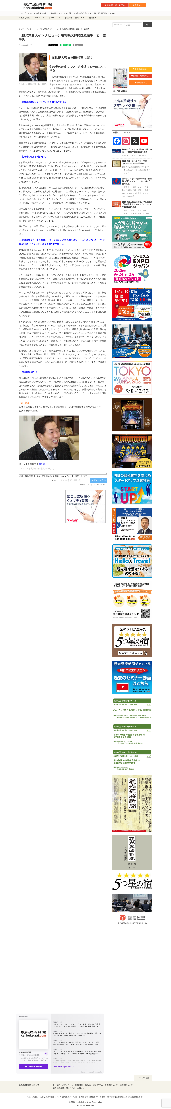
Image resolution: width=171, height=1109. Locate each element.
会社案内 (92, 18)
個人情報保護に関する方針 (64, 1088)
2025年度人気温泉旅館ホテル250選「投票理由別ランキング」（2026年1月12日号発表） (137, 204)
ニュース (36, 18)
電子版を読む (24, 18)
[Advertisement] (40, 506)
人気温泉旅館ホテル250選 (60, 13)
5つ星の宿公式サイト (83, 13)
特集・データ (80, 18)
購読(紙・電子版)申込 (116, 5)
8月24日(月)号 (120, 91)
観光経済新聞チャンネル (104, 13)
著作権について (111, 1085)
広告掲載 (79, 1085)
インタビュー (48, 18)
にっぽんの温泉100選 (37, 13)
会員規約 (81, 1088)
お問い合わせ (67, 1085)
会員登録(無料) (141, 69)
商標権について (126, 1085)
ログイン (138, 5)
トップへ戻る (144, 1078)
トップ (23, 13)
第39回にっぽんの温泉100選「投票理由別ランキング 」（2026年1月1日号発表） (137, 181)
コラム (59, 18)
